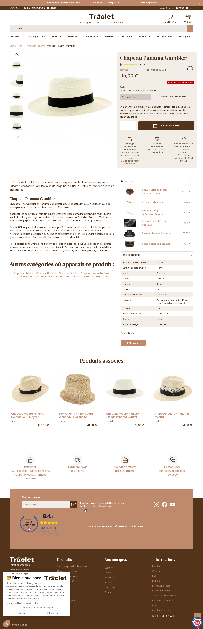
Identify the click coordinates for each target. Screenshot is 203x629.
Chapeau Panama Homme (92, 276)
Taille (123, 87)
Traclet (125, 69)
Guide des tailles (161, 590)
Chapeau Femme (67, 571)
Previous (16, 54)
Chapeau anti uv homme (28, 276)
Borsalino (110, 577)
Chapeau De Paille (46, 273)
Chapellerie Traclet (23, 273)
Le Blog (51, 7)
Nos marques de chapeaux (72, 566)
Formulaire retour (34, 7)
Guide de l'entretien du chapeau (130, 162)
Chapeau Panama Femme (60, 276)
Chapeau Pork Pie (68, 273)
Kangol (108, 572)
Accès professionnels (164, 595)
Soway (108, 582)
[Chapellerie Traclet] (101, 16)
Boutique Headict (161, 610)
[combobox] (135, 97)
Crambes (110, 587)
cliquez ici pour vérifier (154, 526)
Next (16, 137)
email (185, 152)
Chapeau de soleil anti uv (95, 273)
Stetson (109, 567)
